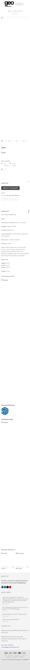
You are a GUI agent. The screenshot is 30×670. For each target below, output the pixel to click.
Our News (15, 657)
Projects (9, 657)
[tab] (15, 211)
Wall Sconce (18, 11)
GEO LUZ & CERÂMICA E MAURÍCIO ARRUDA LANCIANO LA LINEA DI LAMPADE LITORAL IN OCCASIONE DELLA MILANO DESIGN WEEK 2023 (15, 600)
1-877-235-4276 (8, 645)
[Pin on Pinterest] (14, 199)
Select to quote (10, 188)
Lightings (17, 655)
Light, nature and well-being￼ (10, 619)
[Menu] (2, 4)
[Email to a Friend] (11, 199)
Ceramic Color (4, 183)
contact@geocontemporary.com (10, 647)
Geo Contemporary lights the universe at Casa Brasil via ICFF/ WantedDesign (14, 608)
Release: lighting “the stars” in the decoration (14, 614)
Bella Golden (19, 568)
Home (10, 11)
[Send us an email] (7, 587)
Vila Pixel (26, 659)
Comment (4, 610)
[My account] (27, 4)
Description (5, 211)
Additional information (8, 214)
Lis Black (3, 568)
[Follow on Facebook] (2, 587)
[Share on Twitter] (8, 199)
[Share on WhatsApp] (2, 199)
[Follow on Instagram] (5, 587)
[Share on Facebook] (5, 199)
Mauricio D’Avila (10, 195)
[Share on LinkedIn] (17, 199)
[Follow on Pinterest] (10, 587)
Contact (21, 657)
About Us (10, 655)
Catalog (23, 655)
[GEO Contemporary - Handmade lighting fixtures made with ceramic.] (9, 4)
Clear (27, 181)
